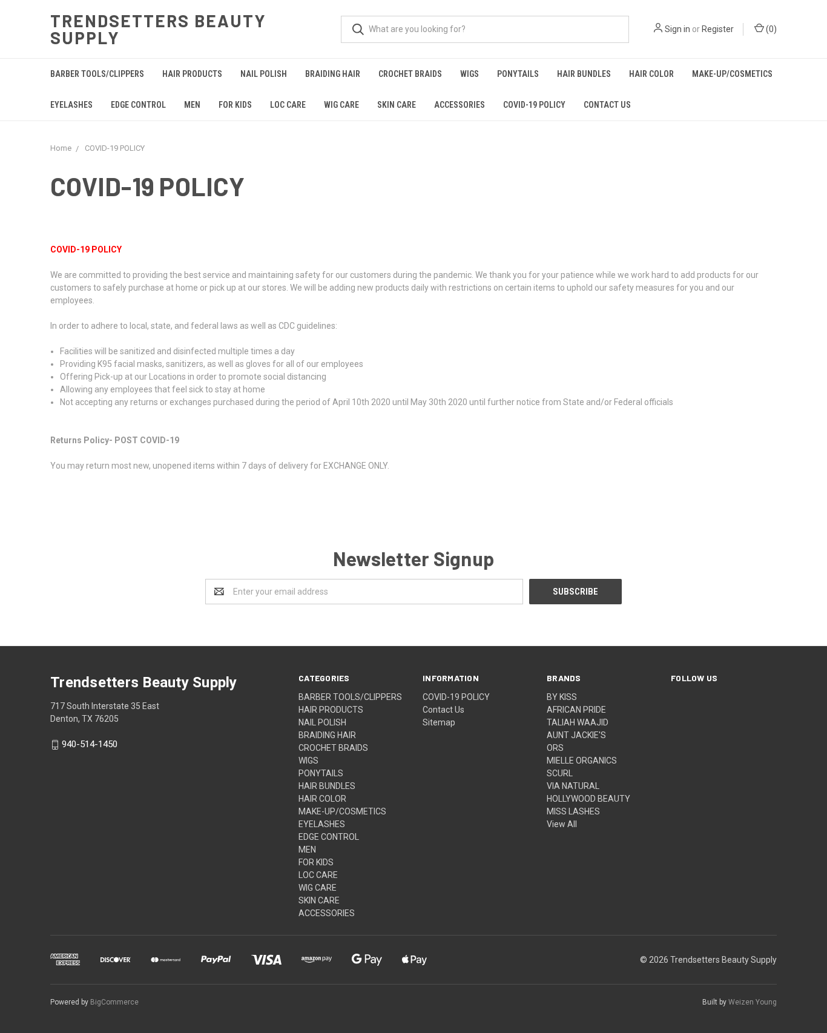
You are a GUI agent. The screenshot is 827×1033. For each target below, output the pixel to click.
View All (562, 824)
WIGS (469, 74)
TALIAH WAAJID (577, 722)
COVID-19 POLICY (534, 105)
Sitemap (439, 722)
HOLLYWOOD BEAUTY (588, 799)
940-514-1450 (89, 744)
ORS (555, 748)
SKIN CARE (396, 105)
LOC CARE (288, 105)
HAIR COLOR (651, 74)
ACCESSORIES (459, 105)
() (770, 29)
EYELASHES (71, 105)
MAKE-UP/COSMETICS (732, 74)
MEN (192, 105)
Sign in (677, 29)
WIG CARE (341, 105)
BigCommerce (114, 1002)
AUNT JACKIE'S (576, 735)
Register (718, 29)
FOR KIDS (235, 105)
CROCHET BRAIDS (410, 74)
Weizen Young (752, 1002)
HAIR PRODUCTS (192, 74)
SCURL (560, 773)
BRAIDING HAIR (332, 74)
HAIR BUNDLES (584, 74)
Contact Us (607, 105)
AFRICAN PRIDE (576, 710)
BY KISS (562, 697)
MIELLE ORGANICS (582, 760)
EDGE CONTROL (138, 105)
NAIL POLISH (263, 74)
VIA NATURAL (573, 786)
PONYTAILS (518, 74)
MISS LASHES (573, 811)
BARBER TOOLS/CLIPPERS (97, 74)
